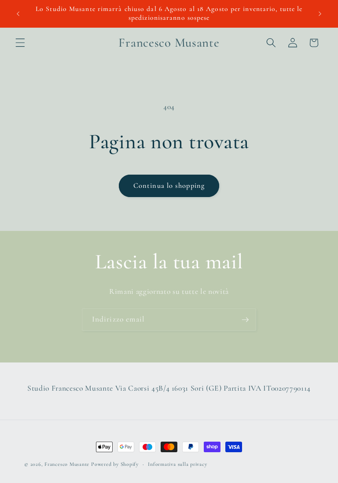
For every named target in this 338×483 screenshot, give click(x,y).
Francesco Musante (66, 464)
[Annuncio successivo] (320, 13)
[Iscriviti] (245, 319)
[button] (20, 42)
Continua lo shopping (169, 185)
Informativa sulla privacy (177, 464)
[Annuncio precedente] (18, 13)
